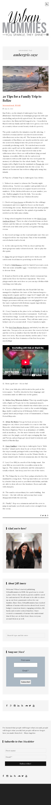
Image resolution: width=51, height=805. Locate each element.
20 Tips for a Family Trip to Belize (22, 98)
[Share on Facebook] (40, 516)
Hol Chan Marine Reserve (19, 327)
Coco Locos (18, 202)
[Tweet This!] (43, 516)
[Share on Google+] (48, 516)
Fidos (7, 257)
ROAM (18, 105)
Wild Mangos (16, 265)
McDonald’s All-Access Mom (15, 298)
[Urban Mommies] (24, 35)
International (8, 105)
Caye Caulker (11, 446)
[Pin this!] (45, 516)
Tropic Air (40, 164)
